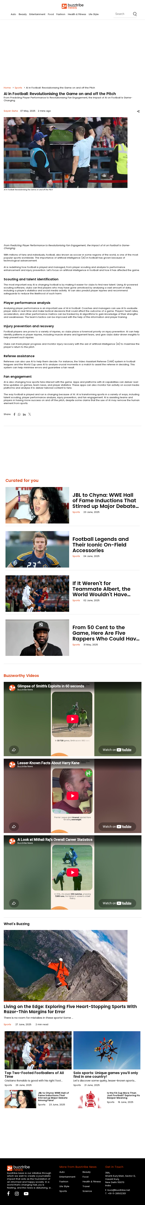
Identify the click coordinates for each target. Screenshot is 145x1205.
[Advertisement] (72, 53)
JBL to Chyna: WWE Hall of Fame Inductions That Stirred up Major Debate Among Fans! (104, 503)
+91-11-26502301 (117, 1193)
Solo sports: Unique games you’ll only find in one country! (105, 1075)
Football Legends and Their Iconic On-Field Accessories (100, 545)
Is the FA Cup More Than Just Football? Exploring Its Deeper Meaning (123, 1095)
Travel (86, 1186)
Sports (18, 87)
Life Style (94, 14)
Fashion (60, 14)
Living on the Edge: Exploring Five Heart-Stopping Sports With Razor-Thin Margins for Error (70, 1009)
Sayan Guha (11, 110)
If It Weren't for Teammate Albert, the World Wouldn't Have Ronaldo (101, 592)
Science (87, 1191)
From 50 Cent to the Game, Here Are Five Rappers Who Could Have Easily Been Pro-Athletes (105, 636)
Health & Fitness (77, 14)
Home (7, 87)
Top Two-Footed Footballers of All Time (34, 1075)
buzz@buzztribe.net (119, 1190)
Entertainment (37, 14)
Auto (13, 14)
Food (51, 14)
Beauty (23, 14)
